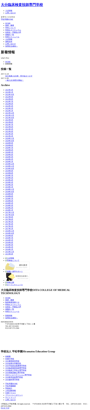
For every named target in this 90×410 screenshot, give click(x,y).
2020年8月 (9, 145)
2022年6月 (9, 104)
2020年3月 (9, 157)
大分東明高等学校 (12, 361)
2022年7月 (9, 101)
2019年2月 (9, 185)
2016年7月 (9, 238)
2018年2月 (9, 208)
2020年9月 (9, 143)
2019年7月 (9, 175)
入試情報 (8, 11)
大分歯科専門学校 (12, 379)
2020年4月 (9, 155)
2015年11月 (9, 252)
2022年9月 (9, 97)
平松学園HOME (7, 19)
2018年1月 (9, 210)
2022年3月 (9, 106)
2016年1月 (9, 249)
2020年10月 (9, 141)
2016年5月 (9, 240)
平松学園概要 (10, 386)
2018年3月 (9, 205)
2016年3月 (9, 245)
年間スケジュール (12, 37)
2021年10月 (9, 118)
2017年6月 (9, 219)
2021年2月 (9, 136)
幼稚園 (8, 356)
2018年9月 (9, 194)
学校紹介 (8, 388)
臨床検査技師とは (12, 302)
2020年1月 (9, 162)
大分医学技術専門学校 (14, 377)
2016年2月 (9, 247)
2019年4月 (9, 180)
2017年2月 (9, 226)
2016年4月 (9, 242)
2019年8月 (9, 173)
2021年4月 (9, 131)
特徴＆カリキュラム (13, 30)
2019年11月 (9, 166)
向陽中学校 (9, 359)
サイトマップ (10, 397)
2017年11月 (9, 212)
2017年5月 (9, 222)
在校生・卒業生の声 (13, 32)
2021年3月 (9, 134)
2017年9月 (9, 217)
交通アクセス (10, 393)
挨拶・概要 (9, 25)
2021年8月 (9, 122)
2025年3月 (9, 90)
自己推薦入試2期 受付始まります (18, 76)
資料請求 (8, 41)
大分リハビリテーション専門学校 (18, 375)
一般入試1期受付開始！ (14, 80)
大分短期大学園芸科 (13, 363)
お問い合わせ (10, 13)
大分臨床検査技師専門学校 (22, 5)
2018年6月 (9, 201)
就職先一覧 (9, 35)
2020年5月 (9, 152)
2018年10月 (9, 192)
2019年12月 (9, 164)
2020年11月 (9, 138)
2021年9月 (9, 120)
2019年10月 (9, 168)
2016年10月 (9, 233)
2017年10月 (9, 215)
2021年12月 (9, 113)
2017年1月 (9, 229)
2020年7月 (9, 148)
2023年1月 (9, 92)
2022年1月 (9, 111)
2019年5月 (9, 178)
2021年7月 (9, 125)
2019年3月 (9, 182)
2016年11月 (9, 231)
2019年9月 (9, 171)
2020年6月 (9, 150)
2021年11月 (9, 115)
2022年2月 (9, 108)
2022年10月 (9, 94)
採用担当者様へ (11, 46)
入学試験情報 (10, 391)
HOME (8, 23)
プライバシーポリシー (14, 395)
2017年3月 (9, 224)
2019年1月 (9, 187)
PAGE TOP (5, 408)
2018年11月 (9, 189)
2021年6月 (9, 127)
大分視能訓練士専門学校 (15, 373)
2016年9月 (9, 235)
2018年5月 (9, 203)
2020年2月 (9, 159)
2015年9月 (9, 254)
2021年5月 (9, 129)
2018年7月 (9, 198)
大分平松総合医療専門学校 (15, 366)
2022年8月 (9, 99)
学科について (10, 28)
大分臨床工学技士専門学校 (15, 370)
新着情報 (8, 316)
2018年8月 (9, 196)
